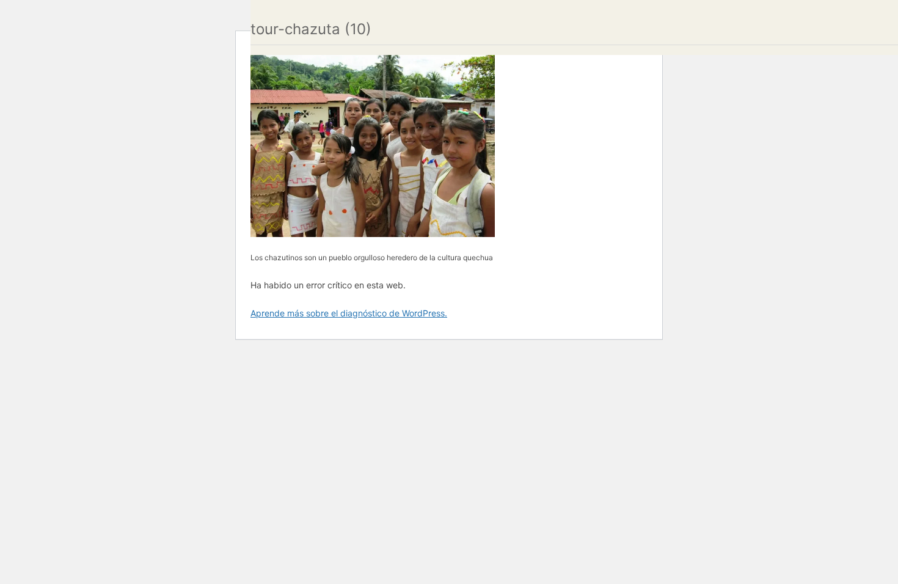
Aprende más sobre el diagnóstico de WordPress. (348, 313)
